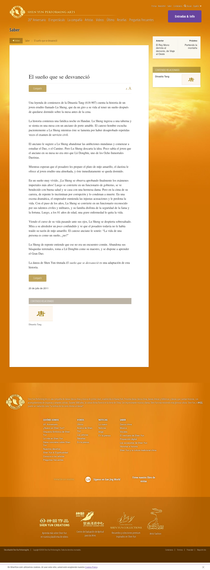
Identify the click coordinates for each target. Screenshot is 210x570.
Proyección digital (128, 439)
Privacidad (190, 550)
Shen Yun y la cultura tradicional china (138, 450)
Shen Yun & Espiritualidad (55, 452)
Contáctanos (177, 6)
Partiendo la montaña (191, 46)
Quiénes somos (51, 419)
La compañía (75, 19)
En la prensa (83, 442)
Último (110, 19)
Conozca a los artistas (53, 456)
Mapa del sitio (201, 550)
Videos (100, 19)
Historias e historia (129, 446)
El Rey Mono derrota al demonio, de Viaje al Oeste (165, 49)
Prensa (153, 6)
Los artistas (82, 434)
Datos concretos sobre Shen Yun (56, 444)
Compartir (37, 88)
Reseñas (121, 19)
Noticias (102, 419)
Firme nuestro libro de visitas (143, 479)
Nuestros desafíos (52, 448)
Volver (17, 40)
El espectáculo (56, 19)
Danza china (126, 424)
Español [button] (196, 6)
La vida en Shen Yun (53, 438)
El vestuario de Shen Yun (132, 435)
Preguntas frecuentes (141, 19)
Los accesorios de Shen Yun (133, 442)
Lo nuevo (102, 424)
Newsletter (162, 6)
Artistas (89, 19)
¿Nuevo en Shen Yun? (53, 427)
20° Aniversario (37, 19)
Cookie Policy (91, 567)
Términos (180, 550)
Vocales (123, 431)
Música (123, 427)
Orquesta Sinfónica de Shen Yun (56, 433)
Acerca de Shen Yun (84, 429)
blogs (101, 431)
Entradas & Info (185, 16)
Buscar (189, 6)
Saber (169, 6)
